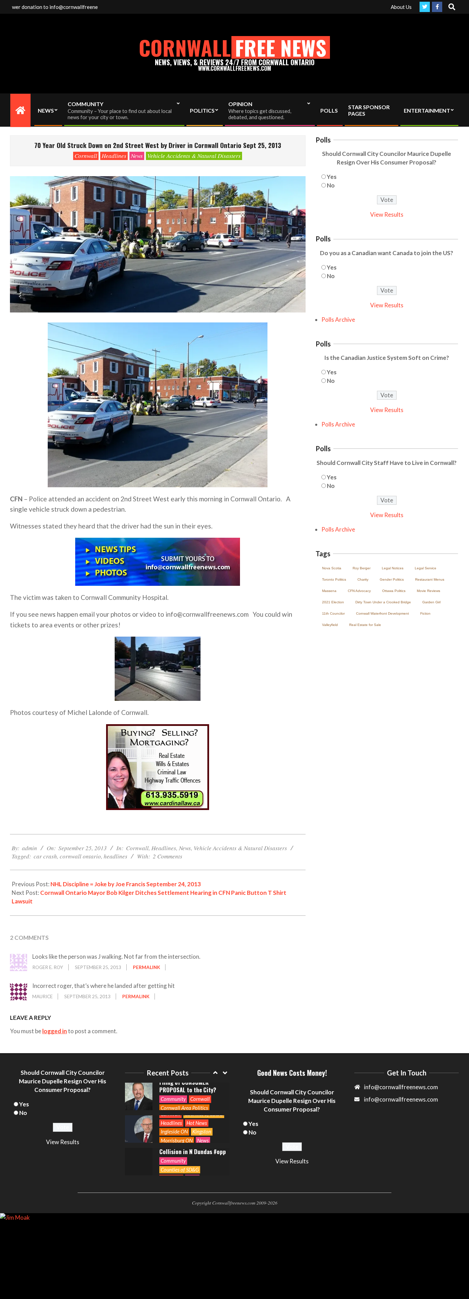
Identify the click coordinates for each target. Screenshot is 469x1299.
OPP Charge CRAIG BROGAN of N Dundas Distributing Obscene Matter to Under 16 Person (192, 1148)
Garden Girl (431, 602)
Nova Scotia (331, 568)
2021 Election (333, 602)
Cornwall (86, 156)
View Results (386, 214)
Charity (362, 579)
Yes (331, 176)
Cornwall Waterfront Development (382, 613)
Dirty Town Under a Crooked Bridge (383, 602)
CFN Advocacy (359, 591)
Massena (329, 591)
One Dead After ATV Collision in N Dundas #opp (192, 1115)
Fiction (425, 613)
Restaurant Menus (429, 579)
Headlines (114, 156)
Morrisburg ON (177, 1108)
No (331, 185)
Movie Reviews (428, 591)
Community (173, 1128)
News (137, 156)
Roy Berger (361, 568)
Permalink (146, 967)
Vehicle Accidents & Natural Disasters (194, 156)
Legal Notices (392, 568)
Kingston (201, 1099)
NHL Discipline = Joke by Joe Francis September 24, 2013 (125, 884)
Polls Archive (338, 319)
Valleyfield (330, 625)
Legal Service (425, 568)
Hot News (196, 1090)
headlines (115, 856)
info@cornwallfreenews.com (401, 1099)
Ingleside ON (174, 1099)
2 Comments (167, 856)
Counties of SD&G (180, 1137)
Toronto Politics (334, 579)
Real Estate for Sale (365, 625)
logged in (54, 1031)
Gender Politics (392, 579)
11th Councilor (333, 613)
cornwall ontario (80, 856)
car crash (45, 856)
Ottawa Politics (393, 591)
